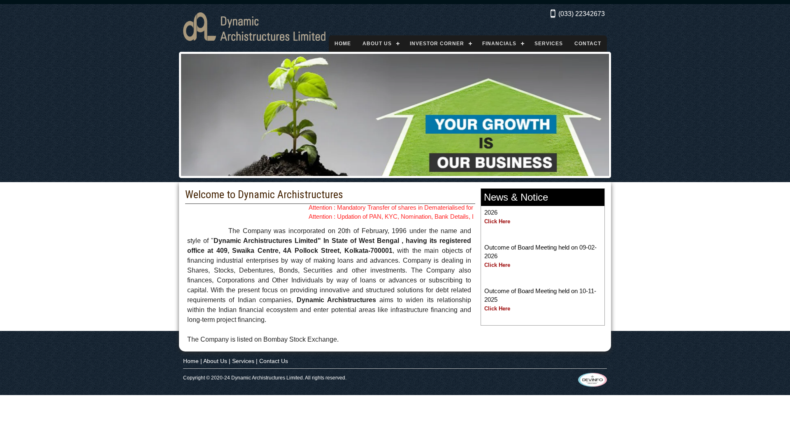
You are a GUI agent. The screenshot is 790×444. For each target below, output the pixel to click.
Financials (499, 43)
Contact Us (273, 361)
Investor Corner (437, 43)
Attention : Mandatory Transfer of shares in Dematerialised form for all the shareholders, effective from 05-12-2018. (452, 207)
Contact (587, 43)
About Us (377, 43)
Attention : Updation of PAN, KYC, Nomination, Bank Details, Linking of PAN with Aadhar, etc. (423, 216)
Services (548, 43)
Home (343, 43)
